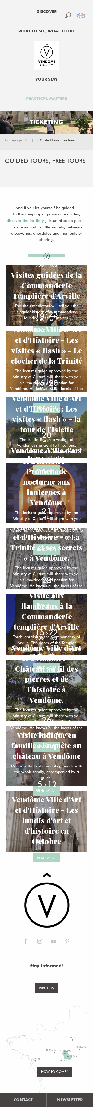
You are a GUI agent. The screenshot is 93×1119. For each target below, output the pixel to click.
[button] (68, 15)
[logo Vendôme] (46, 901)
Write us (46, 988)
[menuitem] (46, 11)
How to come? (54, 1071)
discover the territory (25, 220)
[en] (81, 15)
